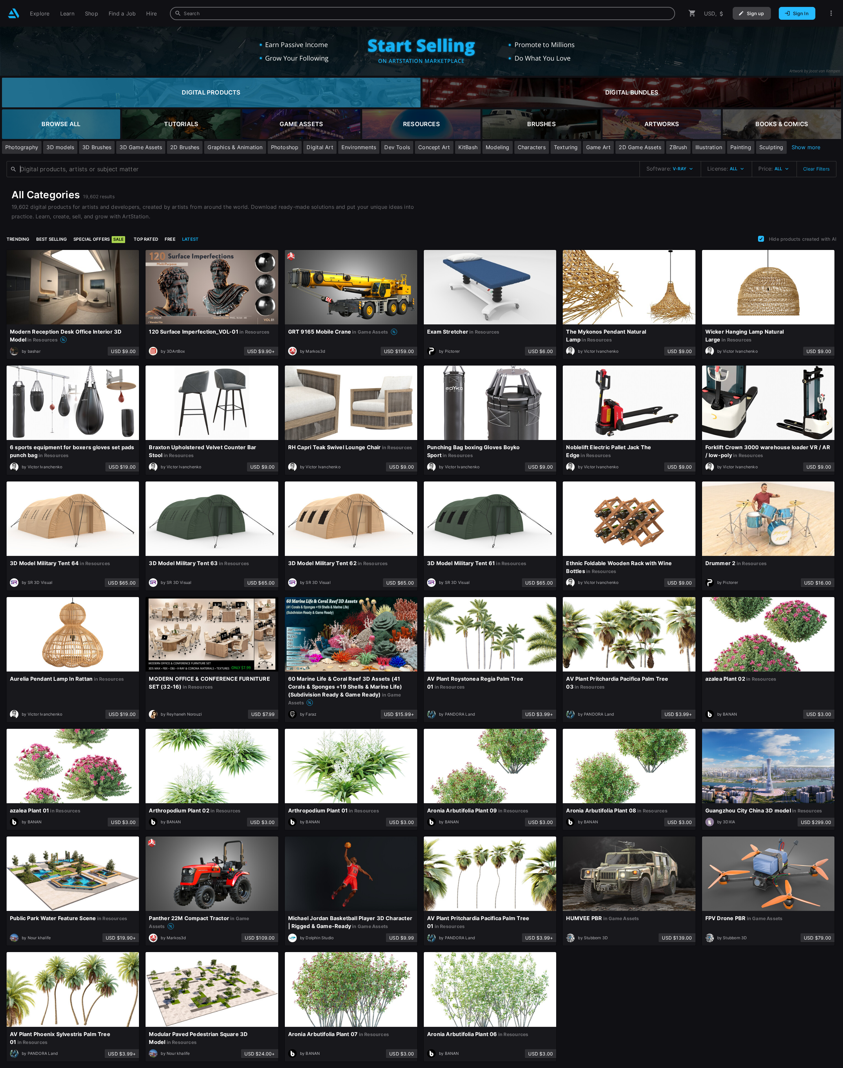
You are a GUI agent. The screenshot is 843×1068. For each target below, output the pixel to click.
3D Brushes (96, 147)
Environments (358, 147)
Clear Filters (816, 169)
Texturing (566, 147)
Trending (18, 239)
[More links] (831, 13)
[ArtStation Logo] (13, 13)
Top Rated (146, 239)
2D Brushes (184, 147)
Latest (190, 239)
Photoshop (285, 147)
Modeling (497, 147)
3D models (60, 147)
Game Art (598, 147)
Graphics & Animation (234, 147)
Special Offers (98, 239)
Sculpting (771, 147)
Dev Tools (397, 147)
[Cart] (692, 13)
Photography (21, 147)
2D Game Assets (640, 147)
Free (170, 239)
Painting (740, 147)
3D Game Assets (141, 147)
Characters (532, 147)
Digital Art (320, 147)
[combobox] (422, 13)
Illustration (708, 147)
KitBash (467, 147)
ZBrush (678, 147)
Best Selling (51, 239)
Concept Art (434, 147)
